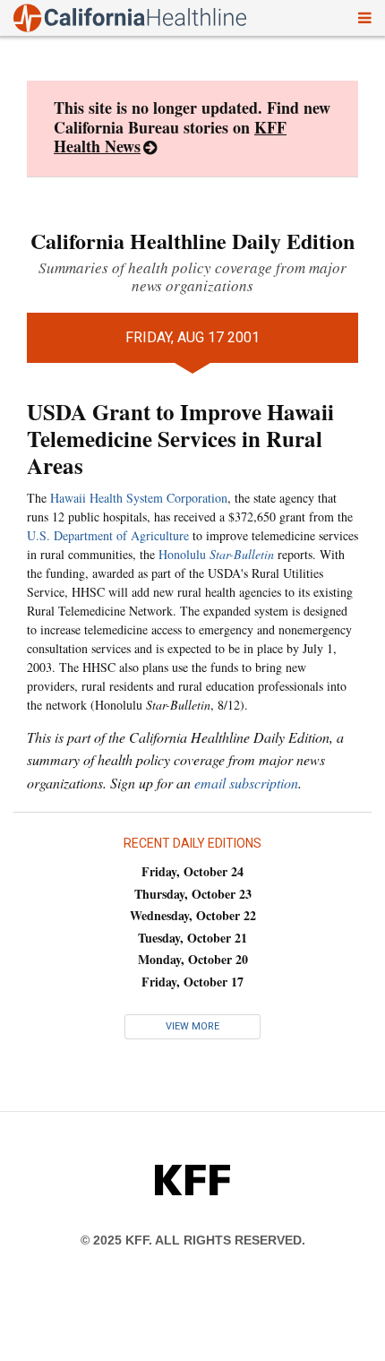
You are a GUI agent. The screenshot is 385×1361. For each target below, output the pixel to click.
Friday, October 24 (192, 871)
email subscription (246, 782)
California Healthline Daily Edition (192, 240)
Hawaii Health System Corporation (138, 497)
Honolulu (216, 554)
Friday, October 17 (192, 981)
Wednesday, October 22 (193, 915)
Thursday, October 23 (193, 893)
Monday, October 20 (193, 959)
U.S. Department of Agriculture (108, 535)
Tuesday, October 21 (192, 937)
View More (192, 1026)
